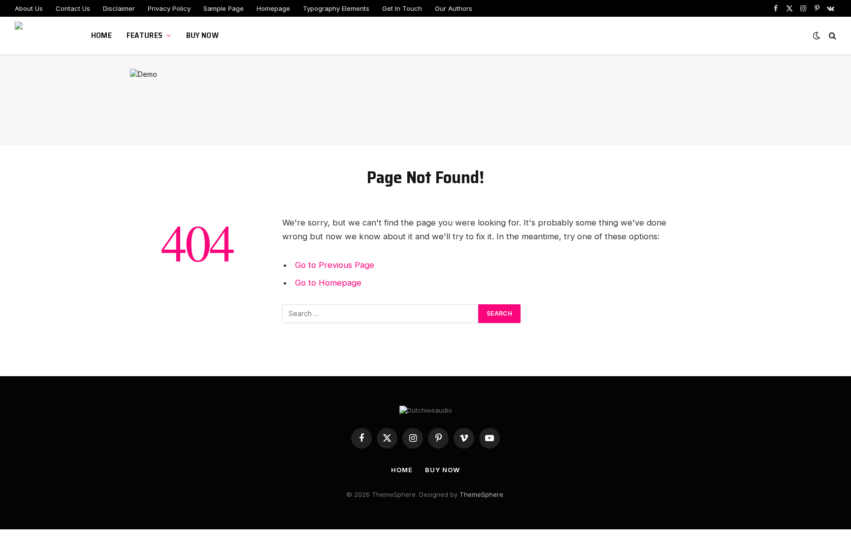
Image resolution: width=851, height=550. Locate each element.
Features (145, 35)
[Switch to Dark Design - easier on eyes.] (816, 35)
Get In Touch (402, 8)
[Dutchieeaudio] (40, 35)
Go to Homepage (328, 283)
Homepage (273, 8)
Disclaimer (119, 8)
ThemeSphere (481, 494)
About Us (29, 8)
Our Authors (453, 8)
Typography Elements (336, 8)
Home (101, 35)
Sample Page (223, 8)
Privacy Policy (169, 8)
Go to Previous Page (334, 265)
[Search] (831, 36)
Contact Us (73, 8)
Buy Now (202, 35)
